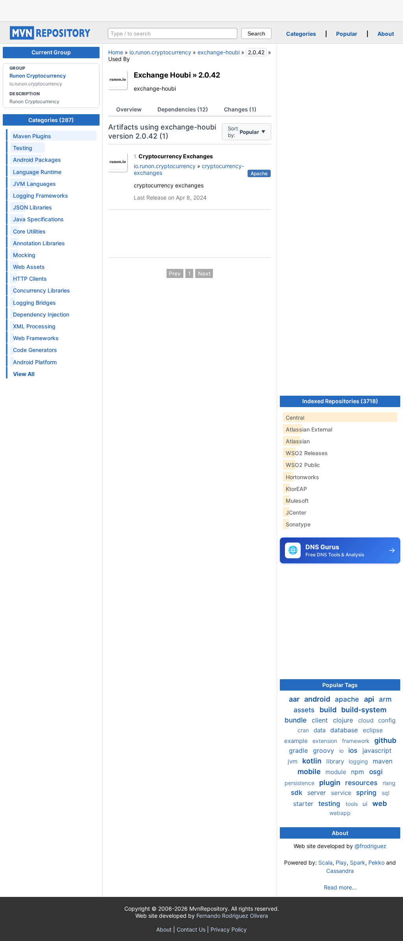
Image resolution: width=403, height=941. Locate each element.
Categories (301, 33)
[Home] (51, 37)
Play (341, 862)
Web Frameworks (36, 338)
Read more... (340, 887)
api (370, 699)
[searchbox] (172, 33)
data (320, 730)
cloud (366, 720)
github (385, 740)
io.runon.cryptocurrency (160, 52)
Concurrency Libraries (41, 290)
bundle (297, 720)
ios (353, 750)
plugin (330, 782)
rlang (389, 783)
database (345, 730)
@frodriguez (370, 846)
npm (358, 772)
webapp (340, 812)
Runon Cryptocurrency (37, 75)
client (321, 720)
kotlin (312, 761)
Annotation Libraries (39, 243)
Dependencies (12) (182, 109)
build (329, 710)
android (318, 699)
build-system (363, 710)
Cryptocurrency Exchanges (176, 156)
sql (385, 792)
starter (304, 804)
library (336, 761)
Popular (346, 33)
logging (359, 761)
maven (382, 761)
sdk (297, 793)
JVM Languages (34, 183)
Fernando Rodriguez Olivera (232, 915)
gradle (299, 750)
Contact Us (191, 929)
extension (325, 740)
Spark (357, 862)
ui (365, 804)
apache (348, 699)
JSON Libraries (32, 207)
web (379, 803)
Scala (325, 862)
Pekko (376, 862)
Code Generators (35, 349)
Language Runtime (37, 172)
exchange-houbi (219, 52)
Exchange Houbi (162, 74)
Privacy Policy (229, 929)
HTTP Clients (30, 278)
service (342, 793)
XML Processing (34, 326)
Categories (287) (51, 120)
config (387, 720)
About (385, 33)
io (342, 750)
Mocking (24, 255)
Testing (22, 147)
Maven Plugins (32, 136)
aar (295, 699)
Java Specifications (38, 219)
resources (362, 783)
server (317, 793)
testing (330, 804)
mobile (310, 771)
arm (385, 699)
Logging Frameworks (40, 195)
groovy (324, 750)
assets (305, 710)
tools (352, 803)
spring (367, 793)
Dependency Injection (41, 314)
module (336, 772)
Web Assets (29, 266)
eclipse (373, 730)
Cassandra (340, 870)
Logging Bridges (34, 302)
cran (304, 730)
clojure (344, 720)
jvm (293, 761)
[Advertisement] (201, 10)
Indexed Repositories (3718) (340, 401)
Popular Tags (340, 685)
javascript (377, 750)
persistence (300, 783)
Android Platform (35, 362)
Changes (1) (240, 109)
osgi (376, 772)
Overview (129, 109)
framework (356, 740)
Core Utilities (29, 231)
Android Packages (37, 159)
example (296, 741)
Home (115, 52)
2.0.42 (209, 74)
